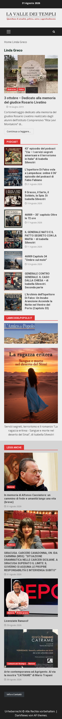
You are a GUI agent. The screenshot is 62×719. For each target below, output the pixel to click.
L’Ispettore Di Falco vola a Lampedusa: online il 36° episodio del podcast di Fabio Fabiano (13, 177)
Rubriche (12, 89)
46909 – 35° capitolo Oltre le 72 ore (13, 219)
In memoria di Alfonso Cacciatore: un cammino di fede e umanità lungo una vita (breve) (31, 472)
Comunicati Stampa (17, 663)
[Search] (54, 31)
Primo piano (22, 613)
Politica (11, 545)
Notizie (11, 487)
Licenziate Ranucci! (31, 597)
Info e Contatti (14, 694)
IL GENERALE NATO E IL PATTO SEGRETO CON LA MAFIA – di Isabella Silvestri (13, 239)
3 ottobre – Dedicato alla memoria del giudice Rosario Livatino (31, 74)
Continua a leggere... (19, 131)
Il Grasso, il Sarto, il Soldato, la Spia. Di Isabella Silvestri (13, 198)
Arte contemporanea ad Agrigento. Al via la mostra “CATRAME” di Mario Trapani (31, 648)
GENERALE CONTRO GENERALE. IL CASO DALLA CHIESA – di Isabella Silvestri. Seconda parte (13, 281)
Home (8, 42)
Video (21, 89)
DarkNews (21, 715)
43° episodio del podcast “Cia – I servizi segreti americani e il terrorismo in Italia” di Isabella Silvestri (13, 156)
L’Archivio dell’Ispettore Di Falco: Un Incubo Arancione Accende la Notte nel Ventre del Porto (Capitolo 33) (13, 302)
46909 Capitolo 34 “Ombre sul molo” (13, 260)
